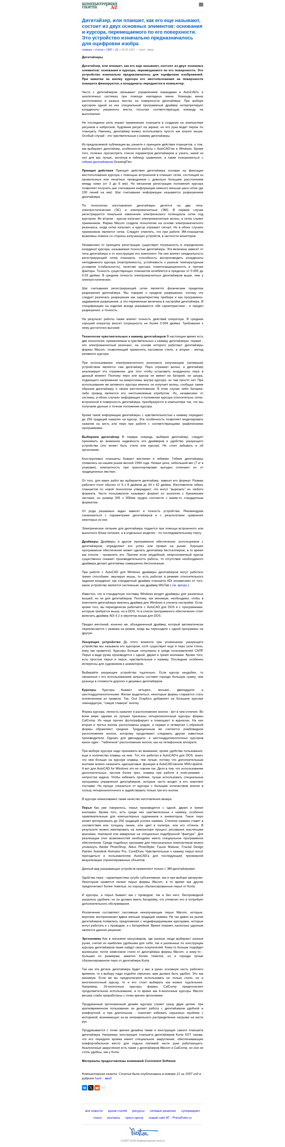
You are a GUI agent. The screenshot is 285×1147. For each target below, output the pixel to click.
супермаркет (190, 1110)
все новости (94, 1110)
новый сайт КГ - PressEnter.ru (170, 1117)
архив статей (117, 1110)
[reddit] (97, 1087)
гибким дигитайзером (97, 161)
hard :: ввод (103, 1078)
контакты (113, 1117)
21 (116, 49)
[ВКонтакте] (84, 1087)
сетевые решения (163, 1110)
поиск (98, 1117)
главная (87, 49)
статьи (99, 49)
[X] (91, 1087)
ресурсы (138, 1110)
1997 (109, 49)
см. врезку (179, 585)
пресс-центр (134, 1117)
